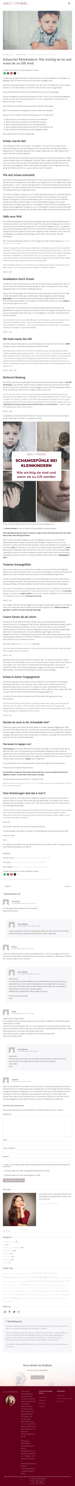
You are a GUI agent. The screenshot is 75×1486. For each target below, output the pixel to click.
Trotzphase (32, 1298)
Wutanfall (65, 1298)
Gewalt (12, 1281)
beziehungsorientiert (25, 1273)
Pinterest (42, 1403)
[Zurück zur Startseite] (15, 3)
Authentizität (6, 1273)
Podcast (5, 1262)
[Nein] (73, 1480)
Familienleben (8, 1251)
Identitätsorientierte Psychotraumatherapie (45, 1281)
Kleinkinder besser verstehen (35, 879)
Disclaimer (60, 1401)
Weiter (67, 886)
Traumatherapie (24, 1298)
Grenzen (17, 1281)
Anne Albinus (21, 54)
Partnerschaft (23, 1288)
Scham (48, 879)
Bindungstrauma (11, 1277)
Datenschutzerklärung (64, 1398)
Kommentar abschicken (14, 1180)
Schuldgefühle (20, 1291)
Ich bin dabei (37, 1377)
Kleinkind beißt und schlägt (38, 1285)
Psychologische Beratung (51, 1288)
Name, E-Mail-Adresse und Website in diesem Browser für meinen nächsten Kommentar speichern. (36, 1165)
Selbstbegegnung (29, 1291)
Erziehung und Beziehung (39, 54)
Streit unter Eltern (8, 1295)
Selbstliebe (51, 1291)
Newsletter (43, 1397)
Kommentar (7, 1114)
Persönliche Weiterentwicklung (36, 1288)
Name (5, 1140)
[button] (69, 3)
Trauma (57, 1294)
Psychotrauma (7, 1291)
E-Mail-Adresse (9, 1148)
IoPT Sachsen (17, 1285)
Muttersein (6, 1260)
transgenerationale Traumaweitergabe (44, 1295)
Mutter (4, 1288)
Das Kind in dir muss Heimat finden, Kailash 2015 (30, 867)
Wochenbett (46, 1298)
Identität (22, 1281)
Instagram (42, 1400)
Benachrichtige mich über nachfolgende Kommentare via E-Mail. (27, 1171)
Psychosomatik (60, 1288)
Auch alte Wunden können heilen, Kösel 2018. (27, 862)
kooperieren (66, 1285)
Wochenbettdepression (56, 1298)
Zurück (8, 886)
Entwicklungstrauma (10, 879)
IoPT (67, 1281)
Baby (4, 1245)
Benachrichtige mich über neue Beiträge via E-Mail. (23, 1175)
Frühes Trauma (61, 1277)
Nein (40, 1482)
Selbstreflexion (61, 1290)
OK (33, 1482)
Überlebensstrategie (8, 1301)
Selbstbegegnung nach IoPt (31, 783)
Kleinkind (53, 54)
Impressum (61, 1395)
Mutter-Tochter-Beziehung (13, 1288)
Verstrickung (39, 1298)
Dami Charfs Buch (26, 644)
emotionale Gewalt (25, 1278)
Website (6, 1156)
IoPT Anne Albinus (8, 1285)
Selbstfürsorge (40, 1291)
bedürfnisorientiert (14, 1273)
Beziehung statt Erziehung (43, 1273)
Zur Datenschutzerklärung (37, 1478)
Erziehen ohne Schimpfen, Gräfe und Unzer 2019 (32, 858)
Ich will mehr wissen (50, 1204)
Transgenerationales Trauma (24, 1294)
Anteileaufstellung (9, 1242)
